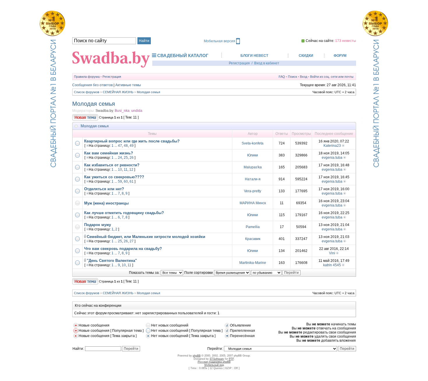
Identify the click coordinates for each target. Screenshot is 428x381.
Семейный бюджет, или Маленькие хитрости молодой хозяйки (146, 236)
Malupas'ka (253, 167)
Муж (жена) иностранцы (106, 203)
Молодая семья (148, 92)
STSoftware (217, 358)
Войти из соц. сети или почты (331, 76)
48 (126, 146)
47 (120, 146)
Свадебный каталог (182, 55)
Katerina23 (332, 146)
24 (120, 158)
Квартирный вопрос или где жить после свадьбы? (132, 141)
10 (120, 169)
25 (126, 158)
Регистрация (239, 63)
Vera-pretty (252, 191)
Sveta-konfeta (252, 143)
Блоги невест (254, 56)
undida (136, 111)
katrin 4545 (332, 265)
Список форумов (86, 92)
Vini (332, 253)
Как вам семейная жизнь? (108, 153)
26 (132, 158)
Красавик (252, 239)
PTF (231, 358)
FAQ (282, 76)
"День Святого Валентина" (112, 260)
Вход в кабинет (266, 63)
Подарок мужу (97, 225)
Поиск (292, 76)
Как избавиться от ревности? (111, 165)
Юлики (252, 155)
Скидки (306, 56)
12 (131, 169)
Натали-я (253, 179)
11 (126, 169)
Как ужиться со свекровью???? (114, 177)
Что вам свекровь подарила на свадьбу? (123, 248)
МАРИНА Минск (253, 203)
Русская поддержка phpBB (214, 361)
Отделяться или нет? (104, 189)
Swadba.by (104, 111)
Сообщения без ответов (92, 85)
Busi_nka (122, 111)
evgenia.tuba (332, 158)
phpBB (197, 355)
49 (132, 146)
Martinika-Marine (252, 263)
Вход (303, 76)
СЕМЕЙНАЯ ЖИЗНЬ (118, 92)
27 (132, 241)
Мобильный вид (214, 365)
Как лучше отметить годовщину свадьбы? (124, 213)
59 (120, 181)
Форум (340, 56)
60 (126, 181)
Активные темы (128, 85)
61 (132, 181)
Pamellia (253, 227)
